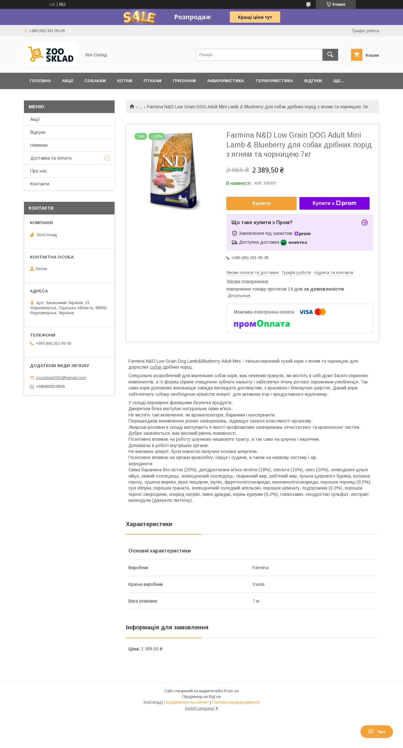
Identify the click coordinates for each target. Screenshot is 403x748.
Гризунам (184, 80)
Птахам (153, 80)
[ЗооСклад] (50, 64)
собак (156, 367)
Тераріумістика (274, 80)
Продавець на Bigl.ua (201, 696)
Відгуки (313, 80)
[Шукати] (330, 55)
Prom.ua (231, 691)
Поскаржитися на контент (186, 702)
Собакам (95, 80)
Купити (261, 203)
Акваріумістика (225, 80)
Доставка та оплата (50, 158)
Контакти (39, 183)
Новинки (39, 145)
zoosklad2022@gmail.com (61, 377)
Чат (381, 731)
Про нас (38, 170)
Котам (124, 80)
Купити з (323, 203)
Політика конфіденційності (236, 702)
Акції (67, 80)
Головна (40, 80)
